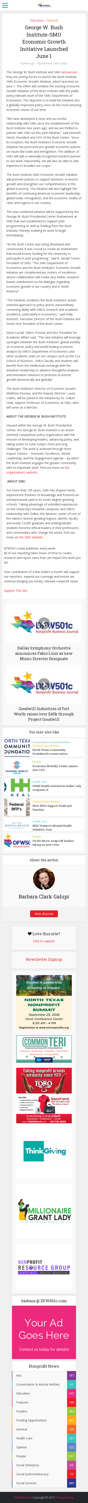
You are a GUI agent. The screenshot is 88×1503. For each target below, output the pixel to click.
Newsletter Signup (44, 959)
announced (69, 72)
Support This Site (15, 591)
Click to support (44, 941)
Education (37, 20)
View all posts (44, 914)
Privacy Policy (64, 1497)
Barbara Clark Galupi (54, 63)
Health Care (39, 782)
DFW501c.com (23, 1497)
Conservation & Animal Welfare (51, 742)
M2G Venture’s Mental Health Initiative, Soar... (52, 827)
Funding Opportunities (46, 745)
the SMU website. (31, 537)
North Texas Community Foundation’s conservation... (50, 752)
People (36, 762)
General (52, 20)
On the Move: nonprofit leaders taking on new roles (53, 843)
